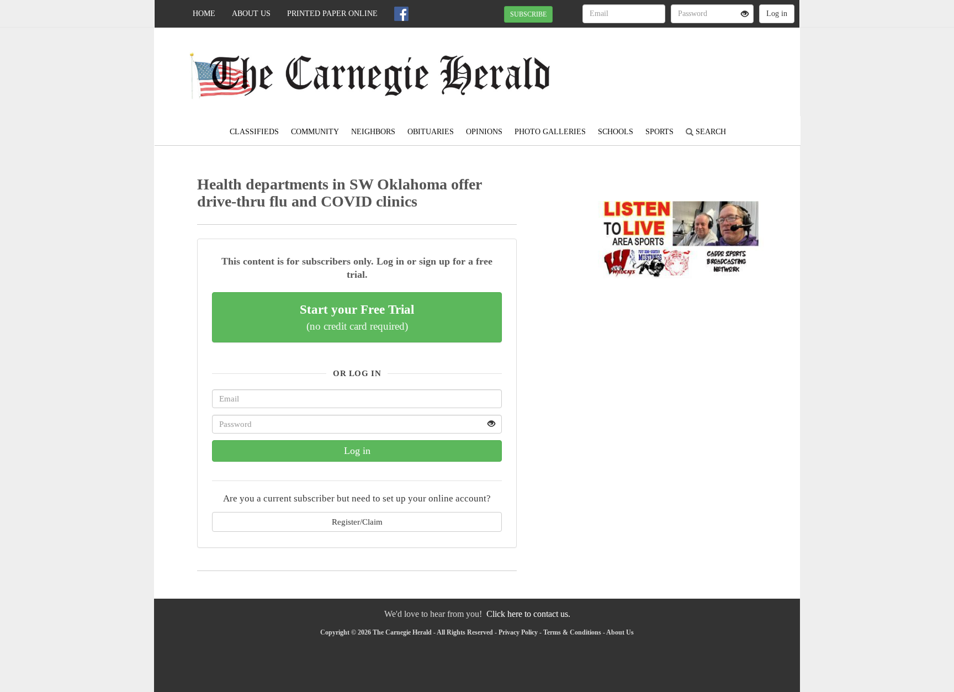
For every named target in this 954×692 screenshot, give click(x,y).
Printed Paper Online (332, 13)
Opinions (484, 132)
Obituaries (430, 132)
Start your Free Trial (357, 317)
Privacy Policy (518, 632)
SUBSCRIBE (528, 14)
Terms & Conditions (572, 632)
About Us (251, 13)
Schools (615, 132)
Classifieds (254, 132)
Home (204, 13)
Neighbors (373, 132)
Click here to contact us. (528, 614)
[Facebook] (401, 14)
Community (315, 132)
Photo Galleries (550, 132)
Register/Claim (357, 521)
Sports (659, 132)
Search (709, 132)
